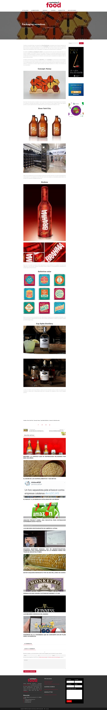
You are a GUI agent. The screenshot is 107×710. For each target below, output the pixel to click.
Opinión (53, 10)
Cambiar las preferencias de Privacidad (51, 684)
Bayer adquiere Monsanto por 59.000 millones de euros (44, 572)
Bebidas (45, 10)
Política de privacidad (43, 657)
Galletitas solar (56, 420)
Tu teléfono (69, 684)
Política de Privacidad (48, 681)
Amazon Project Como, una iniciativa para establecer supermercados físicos (44, 520)
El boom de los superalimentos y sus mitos (39, 478)
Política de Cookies (48, 682)
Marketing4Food (51, 27)
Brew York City (30, 420)
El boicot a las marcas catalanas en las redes (41, 499)
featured (51, 420)
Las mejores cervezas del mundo (35, 614)
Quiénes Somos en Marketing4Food (51, 689)
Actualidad (25, 10)
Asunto (76, 684)
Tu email (76, 679)
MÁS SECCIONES (72, 10)
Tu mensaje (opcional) (71, 688)
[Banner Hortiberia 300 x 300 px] (76, 109)
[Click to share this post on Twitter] (43, 425)
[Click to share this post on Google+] (46, 425)
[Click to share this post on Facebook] (39, 425)
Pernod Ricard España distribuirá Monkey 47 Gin (41, 593)
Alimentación (35, 10)
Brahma (25, 420)
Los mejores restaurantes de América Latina (40, 528)
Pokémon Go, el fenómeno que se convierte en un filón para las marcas (44, 635)
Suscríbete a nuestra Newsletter (50, 694)
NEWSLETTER (61, 10)
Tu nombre (69, 679)
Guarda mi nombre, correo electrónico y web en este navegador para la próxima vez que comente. (42, 653)
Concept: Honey (37, 420)
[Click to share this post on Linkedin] (50, 425)
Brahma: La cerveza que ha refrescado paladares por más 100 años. (44, 457)
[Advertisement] (44, 407)
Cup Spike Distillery (45, 420)
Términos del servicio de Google (54, 657)
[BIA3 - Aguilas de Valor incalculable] (76, 61)
